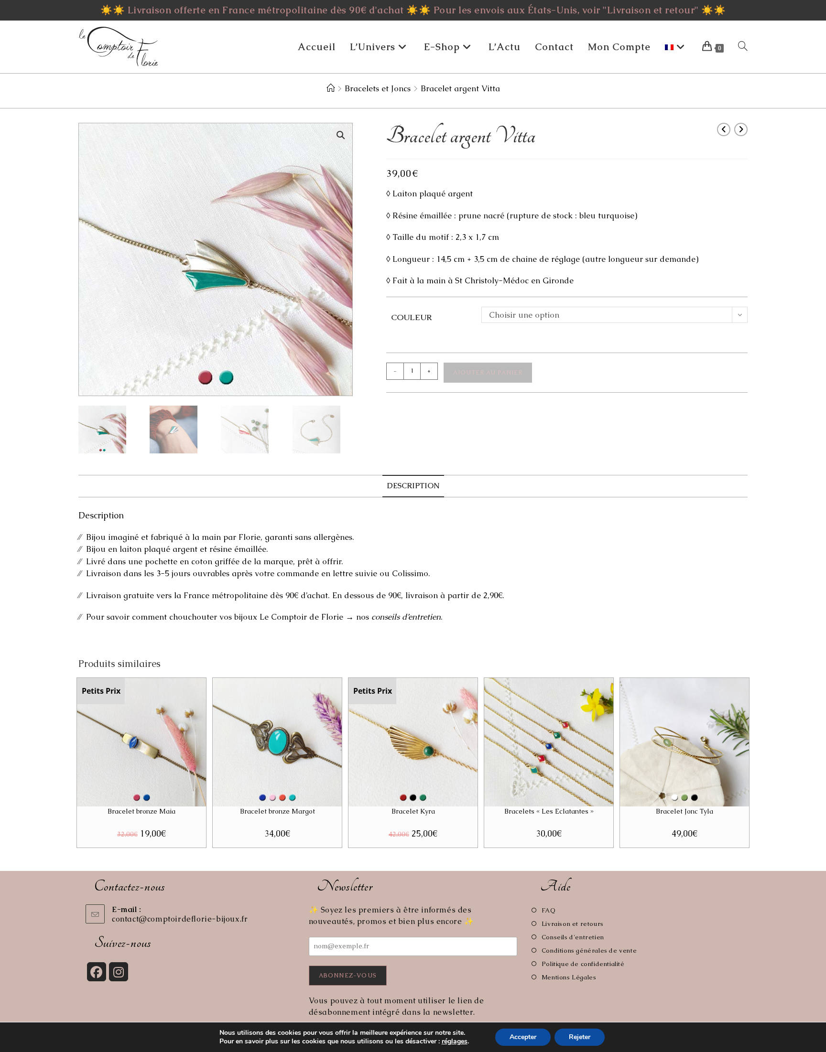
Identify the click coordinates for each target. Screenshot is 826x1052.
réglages (454, 1041)
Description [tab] (413, 486)
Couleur (411, 317)
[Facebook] (96, 971)
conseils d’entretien (406, 617)
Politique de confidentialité (583, 964)
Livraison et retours (573, 924)
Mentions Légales (569, 977)
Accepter (523, 1036)
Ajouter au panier (487, 372)
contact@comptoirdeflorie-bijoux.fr (180, 919)
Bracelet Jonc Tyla (684, 811)
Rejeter (579, 1036)
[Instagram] (118, 971)
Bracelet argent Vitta (460, 88)
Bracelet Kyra (413, 811)
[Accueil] (330, 88)
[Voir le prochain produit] (741, 129)
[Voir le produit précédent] (723, 129)
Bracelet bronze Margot (277, 811)
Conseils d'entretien (573, 937)
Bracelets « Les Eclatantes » (549, 811)
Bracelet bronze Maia (141, 811)
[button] (340, 135)
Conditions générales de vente (589, 950)
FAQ (548, 910)
